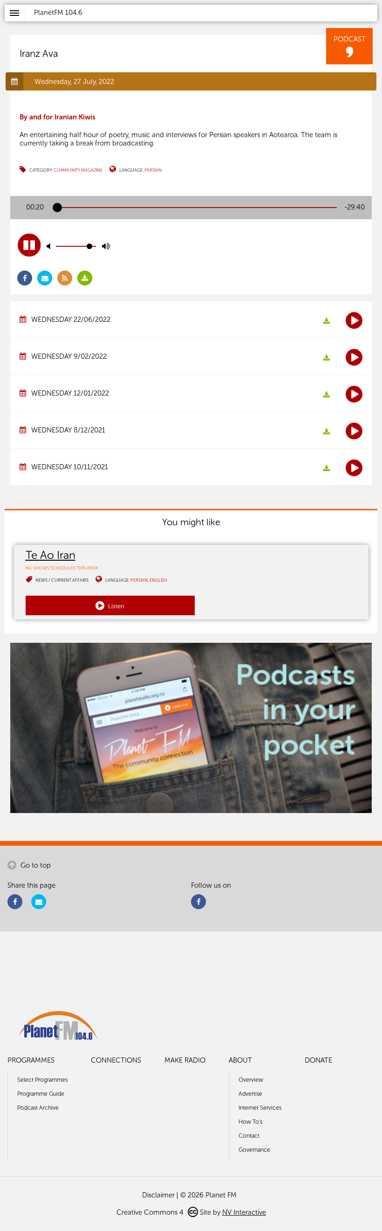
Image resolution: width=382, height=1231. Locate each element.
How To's (250, 1121)
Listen (115, 606)
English (158, 580)
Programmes (31, 1060)
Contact (249, 1135)
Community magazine (78, 170)
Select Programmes (42, 1079)
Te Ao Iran (50, 555)
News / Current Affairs (62, 580)
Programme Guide (40, 1093)
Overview (251, 1079)
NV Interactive (244, 1212)
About (240, 1060)
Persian (153, 170)
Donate (318, 1060)
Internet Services (260, 1107)
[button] (29, 245)
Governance (254, 1149)
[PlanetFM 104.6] (203, 24)
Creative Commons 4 (150, 1212)
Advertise (250, 1093)
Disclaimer (158, 1195)
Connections (116, 1060)
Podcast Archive (38, 1107)
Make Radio (184, 1060)
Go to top (35, 865)
